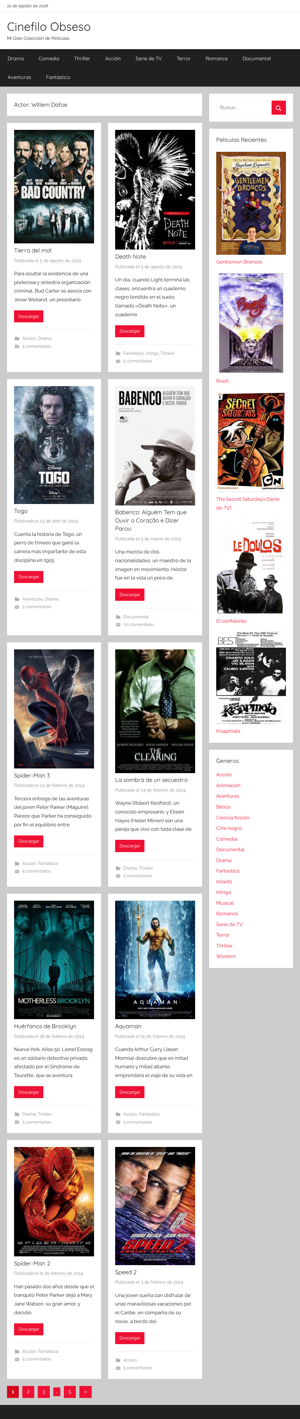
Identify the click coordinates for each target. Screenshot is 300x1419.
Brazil (222, 381)
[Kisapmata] (251, 722)
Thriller (82, 58)
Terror (184, 58)
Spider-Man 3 (32, 775)
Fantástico (58, 77)
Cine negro (229, 828)
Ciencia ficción (232, 818)
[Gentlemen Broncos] (251, 253)
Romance (217, 58)
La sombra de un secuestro (151, 779)
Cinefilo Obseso (49, 26)
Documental (257, 58)
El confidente (231, 621)
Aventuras (19, 77)
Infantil (224, 882)
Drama (16, 58)
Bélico (223, 807)
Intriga (152, 353)
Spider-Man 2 (32, 1263)
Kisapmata (228, 731)
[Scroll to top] (289, 1408)
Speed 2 (126, 1272)
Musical (225, 903)
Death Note (130, 256)
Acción (113, 58)
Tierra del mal (33, 250)
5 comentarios (36, 346)
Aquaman (128, 1026)
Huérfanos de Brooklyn (45, 1026)
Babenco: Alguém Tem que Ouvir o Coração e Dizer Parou (151, 520)
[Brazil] (251, 372)
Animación (228, 785)
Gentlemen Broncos (239, 262)
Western (226, 956)
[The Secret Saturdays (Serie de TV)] (251, 490)
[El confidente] (251, 612)
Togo (21, 511)
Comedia (49, 58)
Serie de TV (149, 58)
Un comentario (138, 624)
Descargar (28, 316)
